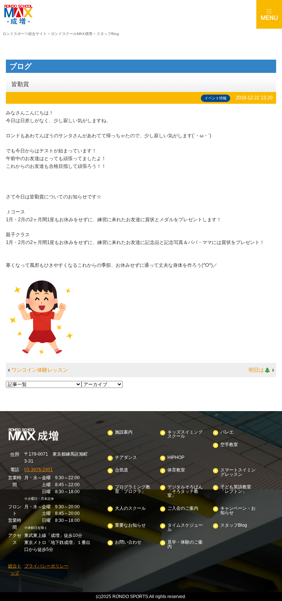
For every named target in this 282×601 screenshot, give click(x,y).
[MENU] (269, 14)
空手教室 (229, 445)
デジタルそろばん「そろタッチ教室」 (185, 491)
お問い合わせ (128, 542)
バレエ (227, 432)
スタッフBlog (233, 525)
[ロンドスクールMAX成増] (128, 14)
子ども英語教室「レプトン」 (235, 489)
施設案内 (124, 432)
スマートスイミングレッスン (238, 472)
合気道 (121, 470)
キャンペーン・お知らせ (238, 510)
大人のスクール (130, 508)
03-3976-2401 (38, 469)
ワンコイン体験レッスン (39, 370)
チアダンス (126, 458)
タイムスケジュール (185, 527)
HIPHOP (175, 458)
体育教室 (176, 470)
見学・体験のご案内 (185, 544)
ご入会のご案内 (182, 508)
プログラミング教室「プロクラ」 (132, 489)
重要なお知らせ (130, 525)
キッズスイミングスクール (185, 434)
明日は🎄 (260, 370)
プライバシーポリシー (46, 565)
